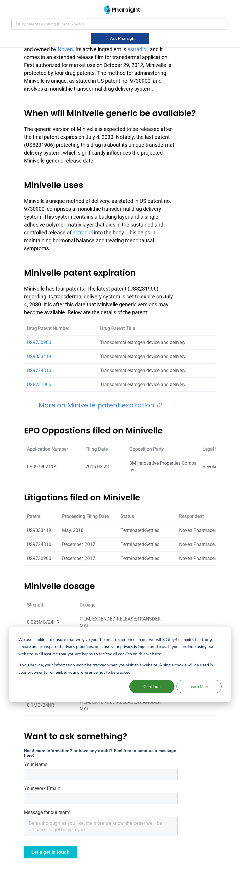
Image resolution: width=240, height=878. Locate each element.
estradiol (137, 49)
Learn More (199, 686)
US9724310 (39, 370)
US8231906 (39, 384)
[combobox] (119, 24)
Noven (65, 49)
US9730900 (39, 342)
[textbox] (119, 24)
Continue (152, 686)
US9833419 (39, 356)
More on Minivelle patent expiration (97, 405)
